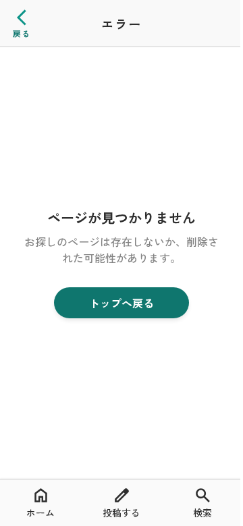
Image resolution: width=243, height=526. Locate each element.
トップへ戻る (121, 303)
